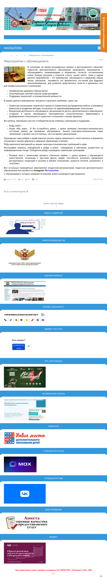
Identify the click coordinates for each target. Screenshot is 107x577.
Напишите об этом (18, 347)
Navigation (13, 48)
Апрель (21, 55)
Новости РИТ (11, 179)
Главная (7, 55)
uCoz (53, 573)
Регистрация (51, 206)
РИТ (28, 179)
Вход (59, 206)
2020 (14, 55)
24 (27, 55)
